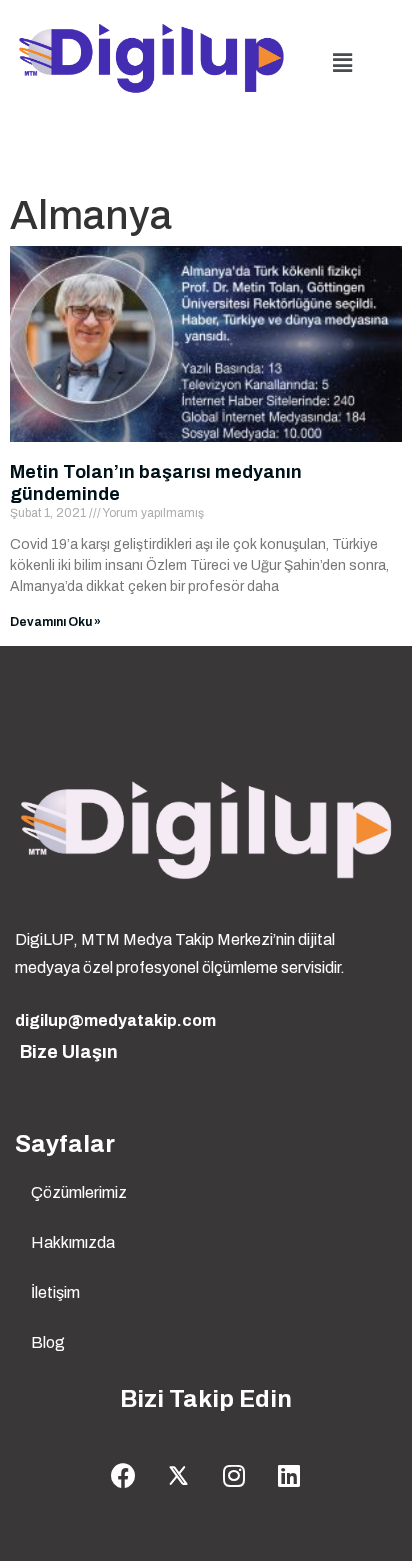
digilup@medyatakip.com (115, 1020)
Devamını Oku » (55, 622)
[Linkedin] (289, 1476)
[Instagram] (234, 1476)
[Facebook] (124, 1476)
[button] (343, 63)
